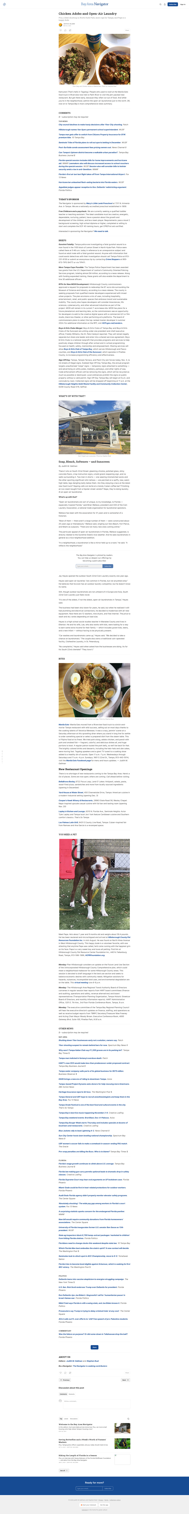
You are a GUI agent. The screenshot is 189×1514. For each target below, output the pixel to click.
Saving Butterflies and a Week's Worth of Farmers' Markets (82, 1440)
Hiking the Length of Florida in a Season (78, 1455)
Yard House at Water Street (71, 792)
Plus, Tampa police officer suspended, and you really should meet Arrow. (83, 1445)
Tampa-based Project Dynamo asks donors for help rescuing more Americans (94, 1084)
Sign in (182, 4)
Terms (106, 1500)
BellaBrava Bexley (67, 781)
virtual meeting (81, 982)
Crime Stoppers (113, 259)
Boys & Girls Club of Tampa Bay (78, 349)
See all (62, 1470)
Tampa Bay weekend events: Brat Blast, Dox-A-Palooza (84, 1118)
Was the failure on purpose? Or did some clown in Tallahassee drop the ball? (93, 1334)
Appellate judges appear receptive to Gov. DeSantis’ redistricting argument (92, 187)
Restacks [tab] (72, 1394)
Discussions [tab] (73, 1419)
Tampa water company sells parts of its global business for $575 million (91, 1071)
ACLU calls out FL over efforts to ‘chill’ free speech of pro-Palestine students (93, 1319)
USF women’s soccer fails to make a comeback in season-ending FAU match (93, 1144)
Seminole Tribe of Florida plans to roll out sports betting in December (90, 142)
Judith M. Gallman (69, 24)
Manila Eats (64, 724)
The (75, 1366)
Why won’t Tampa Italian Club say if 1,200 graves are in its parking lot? (90, 1050)
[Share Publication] (165, 4)
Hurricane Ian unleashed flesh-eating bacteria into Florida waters (88, 182)
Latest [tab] (66, 1419)
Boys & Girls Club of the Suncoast (86, 352)
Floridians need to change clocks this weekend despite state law (88, 1243)
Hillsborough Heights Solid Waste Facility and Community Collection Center (93, 384)
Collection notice (115, 1500)
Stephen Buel (93, 1361)
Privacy (101, 1500)
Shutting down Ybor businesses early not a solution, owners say (88, 1040)
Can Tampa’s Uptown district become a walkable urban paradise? (88, 152)
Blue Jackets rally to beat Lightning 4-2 (76, 1131)
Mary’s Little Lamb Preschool (99, 203)
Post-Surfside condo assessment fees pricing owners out (85, 147)
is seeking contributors (96, 1366)
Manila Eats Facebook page (78, 760)
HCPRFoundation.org (95, 955)
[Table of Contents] (2, 757)
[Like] (61, 30)
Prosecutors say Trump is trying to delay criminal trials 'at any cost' (89, 1311)
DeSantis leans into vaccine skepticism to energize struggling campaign (91, 1279)
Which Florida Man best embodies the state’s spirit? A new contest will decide (94, 1248)
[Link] (55, 113)
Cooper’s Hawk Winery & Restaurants (76, 800)
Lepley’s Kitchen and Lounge (72, 811)
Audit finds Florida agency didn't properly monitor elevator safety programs (93, 1195)
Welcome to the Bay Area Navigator (75, 1424)
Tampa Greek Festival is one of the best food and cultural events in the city (92, 1105)
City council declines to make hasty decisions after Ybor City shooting (90, 125)
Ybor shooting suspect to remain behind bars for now (83, 1045)
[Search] (160, 4)
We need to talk (101, 231)
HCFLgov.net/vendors (112, 323)
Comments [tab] (63, 1394)
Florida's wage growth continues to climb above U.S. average (86, 1164)
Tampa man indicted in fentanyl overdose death (80, 1058)
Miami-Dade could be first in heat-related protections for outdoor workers (92, 1187)
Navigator (81, 1366)
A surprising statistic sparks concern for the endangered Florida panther (91, 1211)
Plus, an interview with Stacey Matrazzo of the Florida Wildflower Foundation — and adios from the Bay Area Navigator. (85, 1459)
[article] (94, 1429)
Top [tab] (61, 1419)
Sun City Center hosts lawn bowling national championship (85, 1136)
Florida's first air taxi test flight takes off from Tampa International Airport (92, 174)
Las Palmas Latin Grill (68, 822)
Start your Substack (89, 1505)
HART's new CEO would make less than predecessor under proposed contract (94, 1063)
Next (124, 1380)
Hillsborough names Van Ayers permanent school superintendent (88, 130)
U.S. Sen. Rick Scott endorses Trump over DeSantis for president (88, 1287)
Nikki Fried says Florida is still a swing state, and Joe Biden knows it (89, 1303)
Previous (66, 1380)
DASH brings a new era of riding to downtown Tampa (82, 1079)
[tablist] (67, 1394)
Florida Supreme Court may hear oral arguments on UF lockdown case (90, 1180)
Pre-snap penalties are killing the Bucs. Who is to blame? (84, 1151)
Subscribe (172, 4)
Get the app (104, 1505)
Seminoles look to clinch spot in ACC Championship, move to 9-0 (88, 1256)
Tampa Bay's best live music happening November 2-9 (83, 1113)
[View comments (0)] (65, 30)
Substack (85, 1510)
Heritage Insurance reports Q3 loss (75, 1092)
